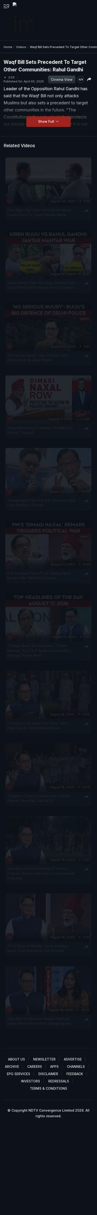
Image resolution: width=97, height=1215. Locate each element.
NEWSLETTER (44, 1059)
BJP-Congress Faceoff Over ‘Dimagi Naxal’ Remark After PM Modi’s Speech (39, 575)
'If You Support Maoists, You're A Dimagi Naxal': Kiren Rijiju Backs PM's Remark (37, 948)
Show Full (46, 121)
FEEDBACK (74, 1074)
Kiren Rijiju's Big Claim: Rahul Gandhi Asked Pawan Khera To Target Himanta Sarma (39, 212)
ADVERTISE (73, 1059)
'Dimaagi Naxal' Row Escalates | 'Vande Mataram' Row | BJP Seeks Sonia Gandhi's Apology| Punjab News (39, 650)
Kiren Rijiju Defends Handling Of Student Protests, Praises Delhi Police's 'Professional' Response (41, 873)
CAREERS (34, 1067)
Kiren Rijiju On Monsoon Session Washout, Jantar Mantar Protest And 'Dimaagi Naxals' (39, 1021)
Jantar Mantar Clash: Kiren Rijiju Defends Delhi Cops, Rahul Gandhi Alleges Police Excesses (41, 285)
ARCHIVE (12, 1067)
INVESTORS (30, 1081)
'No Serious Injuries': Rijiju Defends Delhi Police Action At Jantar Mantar (37, 358)
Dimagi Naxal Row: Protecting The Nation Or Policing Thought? (40, 430)
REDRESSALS (58, 1081)
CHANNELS (76, 1067)
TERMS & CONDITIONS (48, 1088)
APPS (54, 1067)
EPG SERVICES (18, 1074)
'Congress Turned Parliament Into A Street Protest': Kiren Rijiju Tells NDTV (38, 798)
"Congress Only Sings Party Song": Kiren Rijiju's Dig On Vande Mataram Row (37, 725)
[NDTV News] (23, 20)
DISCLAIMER (48, 1074)
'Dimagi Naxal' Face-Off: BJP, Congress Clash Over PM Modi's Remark (41, 503)
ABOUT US (16, 1059)
